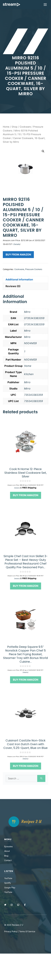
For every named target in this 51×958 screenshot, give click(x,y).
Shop (14, 126)
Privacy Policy (10, 931)
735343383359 (33, 394)
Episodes (8, 846)
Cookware (25, 126)
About (7, 851)
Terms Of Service (27, 931)
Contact (8, 860)
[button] (43, 151)
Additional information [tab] (19, 279)
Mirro (27, 311)
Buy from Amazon (18, 254)
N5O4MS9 (30, 343)
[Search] (41, 778)
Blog (6, 856)
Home (6, 126)
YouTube (8, 878)
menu (7, 839)
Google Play (9, 887)
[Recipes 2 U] (11, 4)
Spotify (7, 883)
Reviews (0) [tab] (13, 286)
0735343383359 (34, 318)
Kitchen (29, 374)
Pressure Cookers (33, 269)
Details (16, 244)
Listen (8, 871)
